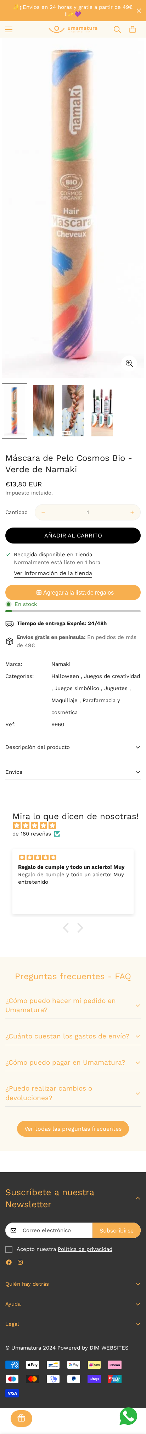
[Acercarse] (129, 363)
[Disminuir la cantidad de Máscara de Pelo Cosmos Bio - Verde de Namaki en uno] (43, 512)
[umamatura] (73, 29)
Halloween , (66, 676)
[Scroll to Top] (133, 1396)
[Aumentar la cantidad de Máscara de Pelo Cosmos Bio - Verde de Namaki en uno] (132, 512)
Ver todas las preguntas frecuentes (73, 1128)
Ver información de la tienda (53, 573)
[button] (132, 29)
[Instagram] (20, 1262)
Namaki (61, 664)
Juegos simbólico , (78, 688)
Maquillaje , (66, 700)
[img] (76, 826)
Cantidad (16, 512)
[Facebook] (8, 1262)
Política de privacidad (85, 1249)
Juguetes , (117, 688)
